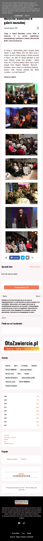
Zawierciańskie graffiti (28, 378)
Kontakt (6, 439)
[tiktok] (24, 523)
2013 (21, 422)
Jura (5, 441)
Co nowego (25, 365)
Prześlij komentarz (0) (21, 287)
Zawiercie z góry (10, 382)
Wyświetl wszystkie (35, 267)
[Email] (28, 258)
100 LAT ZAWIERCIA (11, 370)
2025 (21, 400)
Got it (27, 16)
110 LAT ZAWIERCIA (24, 382)
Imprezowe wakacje (26, 370)
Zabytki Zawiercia (8, 443)
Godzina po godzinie (12, 459)
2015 (21, 414)
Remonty (34, 365)
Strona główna (15, 533)
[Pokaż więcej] (32, 258)
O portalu (6, 435)
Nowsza (5, 296)
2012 (21, 425)
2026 (21, 396)
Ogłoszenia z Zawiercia (10, 437)
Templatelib (30, 537)
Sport (16, 365)
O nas (23, 533)
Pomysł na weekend (11, 386)
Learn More (18, 16)
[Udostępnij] (37, 28)
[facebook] (19, 523)
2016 (21, 411)
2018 (21, 404)
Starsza (38, 296)
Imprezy (8, 365)
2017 (21, 407)
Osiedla (27, 374)
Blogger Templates (21, 537)
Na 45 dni (23, 459)
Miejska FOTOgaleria (12, 378)
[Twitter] (23, 258)
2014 (21, 418)
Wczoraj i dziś (10, 374)
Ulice (19, 374)
